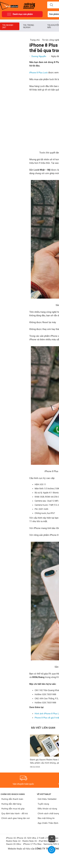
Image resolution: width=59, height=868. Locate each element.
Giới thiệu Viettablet (47, 799)
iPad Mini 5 (44, 841)
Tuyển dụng (43, 804)
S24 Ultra (31, 838)
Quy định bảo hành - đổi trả (14, 813)
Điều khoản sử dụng (47, 808)
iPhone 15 (21, 838)
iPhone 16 (11, 838)
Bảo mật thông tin (46, 818)
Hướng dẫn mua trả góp (13, 808)
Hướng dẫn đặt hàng (11, 804)
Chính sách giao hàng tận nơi (15, 818)
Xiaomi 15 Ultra (13, 844)
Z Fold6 (40, 838)
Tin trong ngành (28, 26)
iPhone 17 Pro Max (32, 844)
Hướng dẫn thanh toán (12, 799)
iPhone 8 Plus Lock (38, 72)
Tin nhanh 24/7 (7, 26)
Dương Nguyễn (39, 56)
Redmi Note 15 (29, 841)
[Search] (51, 5)
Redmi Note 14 (13, 841)
